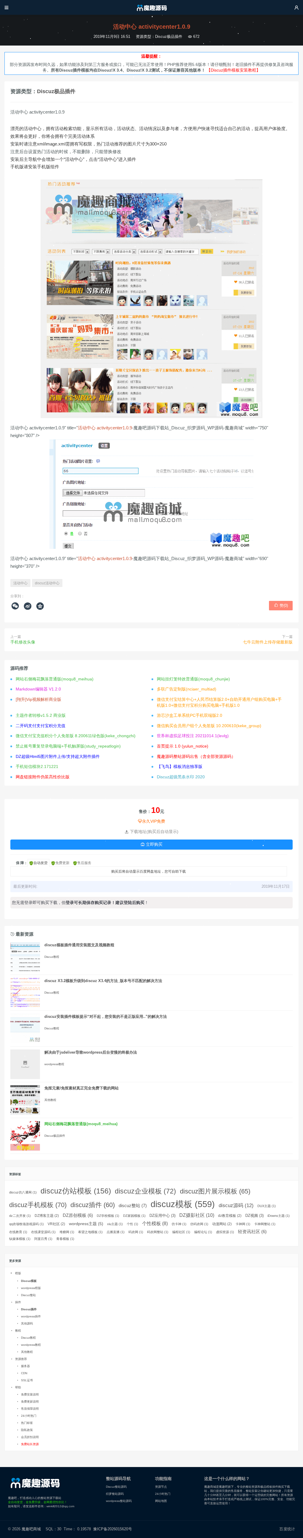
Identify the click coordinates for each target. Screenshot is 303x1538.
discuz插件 (92, 1205)
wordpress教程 (54, 1064)
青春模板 (65, 1239)
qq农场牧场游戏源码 (26, 1224)
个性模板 (155, 1223)
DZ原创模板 (78, 1215)
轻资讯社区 (252, 1231)
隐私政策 (27, 1430)
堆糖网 (66, 1232)
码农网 (135, 1232)
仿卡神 (179, 1224)
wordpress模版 (31, 1288)
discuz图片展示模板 (215, 1191)
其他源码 (27, 1323)
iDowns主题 (278, 1215)
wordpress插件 (31, 1316)
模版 (18, 1273)
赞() (281, 605)
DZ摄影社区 (196, 1215)
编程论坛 (203, 1232)
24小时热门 (28, 1415)
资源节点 (161, 1486)
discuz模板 (183, 1204)
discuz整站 (133, 1205)
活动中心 (20, 583)
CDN (24, 1373)
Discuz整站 (28, 1295)
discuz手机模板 (38, 1205)
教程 (18, 1330)
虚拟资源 (225, 1232)
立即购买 (151, 844)
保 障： (22, 863)
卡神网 (243, 1224)
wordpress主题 (86, 1223)
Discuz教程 (51, 956)
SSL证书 (27, 1380)
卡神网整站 (264, 1224)
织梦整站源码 (115, 1493)
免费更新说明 (30, 1401)
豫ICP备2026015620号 (113, 1529)
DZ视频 (254, 1215)
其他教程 (50, 1100)
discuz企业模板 (145, 1191)
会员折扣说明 (30, 1437)
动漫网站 (222, 1224)
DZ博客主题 (47, 1216)
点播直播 (116, 1232)
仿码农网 (199, 1224)
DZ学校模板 (108, 1215)
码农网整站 (157, 1232)
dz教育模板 (229, 1216)
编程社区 (181, 1232)
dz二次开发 (20, 1215)
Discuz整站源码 (116, 1486)
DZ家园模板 (134, 1215)
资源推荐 (21, 1359)
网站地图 (161, 1501)
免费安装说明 (30, 1394)
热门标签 (27, 1422)
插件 (18, 1302)
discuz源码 (236, 1205)
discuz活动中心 (47, 583)
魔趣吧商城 (31, 1529)
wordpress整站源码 (119, 1501)
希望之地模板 (90, 1232)
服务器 (25, 1366)
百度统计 (287, 1529)
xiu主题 (115, 1224)
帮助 (18, 1387)
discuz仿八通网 (23, 1192)
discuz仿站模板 (76, 1191)
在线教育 (18, 1232)
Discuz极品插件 (168, 36)
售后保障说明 (30, 1408)
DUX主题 (266, 1206)
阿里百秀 (43, 1239)
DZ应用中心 (162, 1215)
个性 (132, 1224)
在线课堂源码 (43, 1232)
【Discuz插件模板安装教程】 (233, 70)
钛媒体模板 (19, 1239)
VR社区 (56, 1224)
